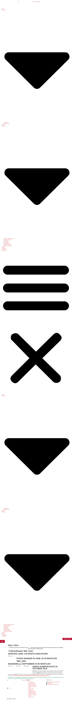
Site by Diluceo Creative (11, 698)
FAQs (30, 687)
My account (31, 690)
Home (3, 8)
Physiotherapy (6, 243)
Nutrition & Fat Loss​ (7, 244)
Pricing (3, 633)
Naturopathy (6, 626)
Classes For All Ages (32, 686)
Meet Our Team (6, 123)
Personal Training (32, 683)
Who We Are (6, 122)
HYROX (3, 510)
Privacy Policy (31, 697)
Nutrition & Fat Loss (32, 685)
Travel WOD (4, 249)
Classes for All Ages (7, 245)
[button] (36, 322)
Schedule (3, 246)
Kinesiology (6, 242)
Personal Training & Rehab (9, 238)
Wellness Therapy (7, 239)
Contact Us (4, 250)
